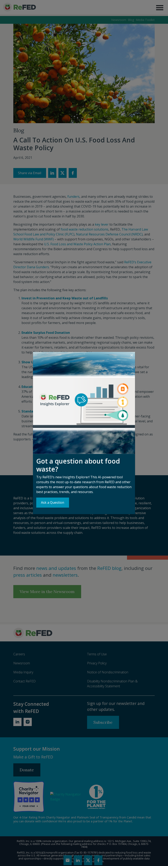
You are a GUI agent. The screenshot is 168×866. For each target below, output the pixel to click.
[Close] (131, 355)
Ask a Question (52, 502)
